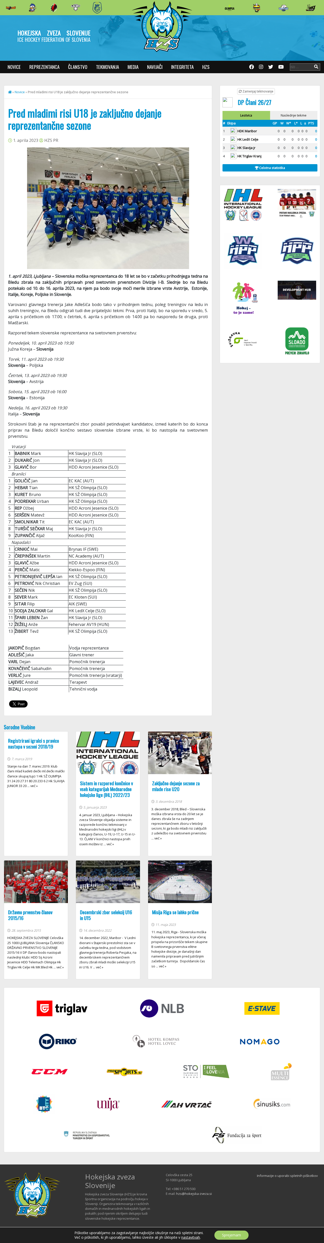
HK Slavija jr (246, 147)
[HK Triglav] (283, 8)
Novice (14, 66)
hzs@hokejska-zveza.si (194, 1193)
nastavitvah (190, 1237)
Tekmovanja (107, 66)
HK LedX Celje (247, 139)
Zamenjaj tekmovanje (257, 91)
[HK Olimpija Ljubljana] (230, 7)
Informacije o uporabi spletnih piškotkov (287, 1175)
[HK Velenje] (311, 8)
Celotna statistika (271, 167)
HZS (206, 66)
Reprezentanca (44, 66)
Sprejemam (231, 1235)
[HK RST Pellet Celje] (97, 7)
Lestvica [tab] (246, 115)
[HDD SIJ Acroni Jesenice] (54, 8)
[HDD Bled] (11, 8)
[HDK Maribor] (76, 7)
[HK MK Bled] (32, 8)
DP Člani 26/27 (254, 102)
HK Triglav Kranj (249, 156)
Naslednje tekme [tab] (294, 115)
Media (133, 66)
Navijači (155, 66)
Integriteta (182, 66)
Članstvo (77, 66)
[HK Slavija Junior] (256, 8)
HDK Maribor (247, 131)
